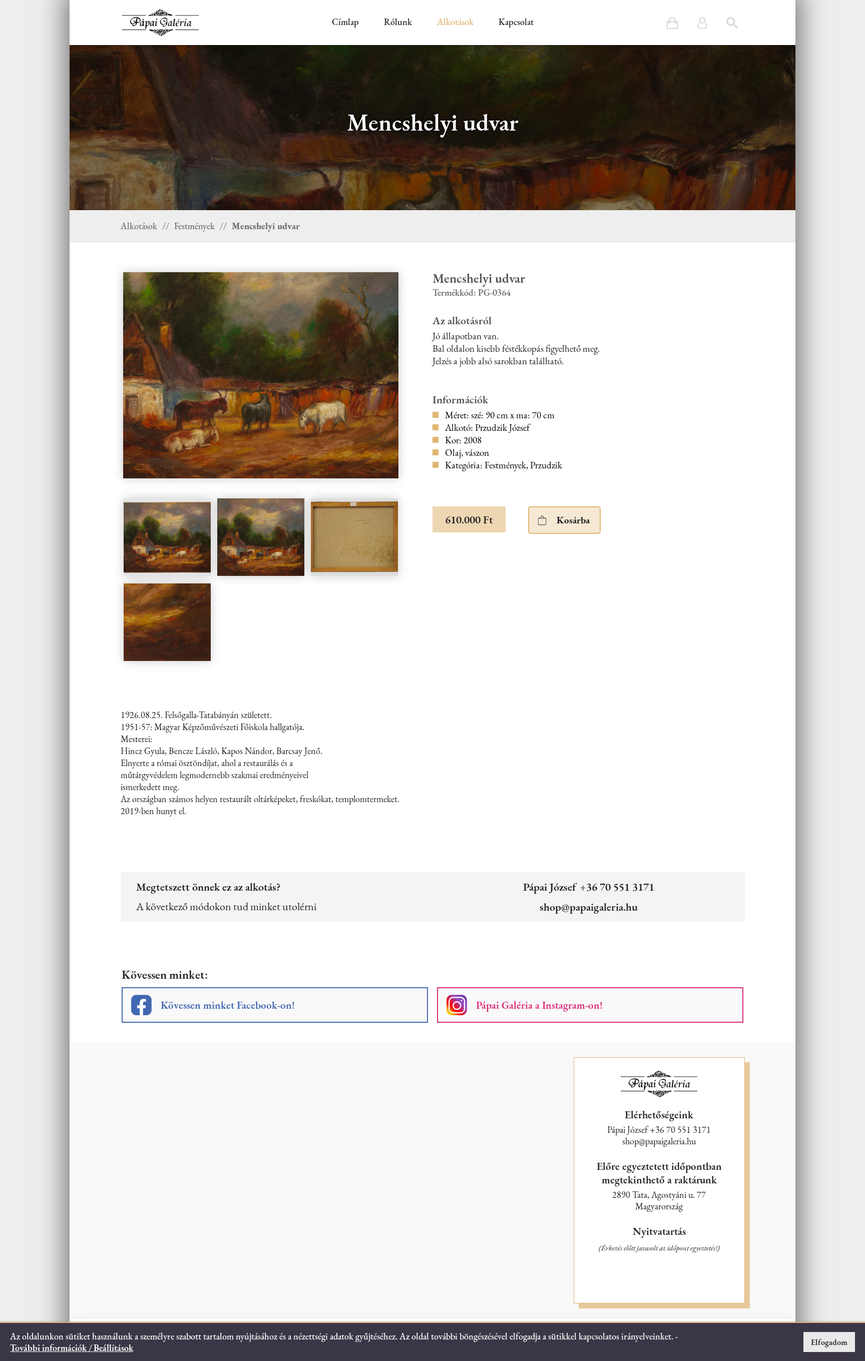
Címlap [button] (345, 22)
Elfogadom (829, 1342)
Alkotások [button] (455, 22)
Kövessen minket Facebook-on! (228, 1005)
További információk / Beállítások (71, 1347)
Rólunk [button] (398, 22)
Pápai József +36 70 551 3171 (588, 886)
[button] (161, 23)
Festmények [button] (194, 226)
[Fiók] (702, 23)
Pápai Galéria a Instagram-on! (539, 1005)
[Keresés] (732, 23)
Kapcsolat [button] (516, 22)
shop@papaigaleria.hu (589, 906)
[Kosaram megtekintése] (672, 23)
